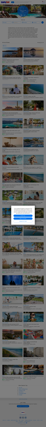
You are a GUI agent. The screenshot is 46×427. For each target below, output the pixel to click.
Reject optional (23, 218)
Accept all (23, 215)
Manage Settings (23, 221)
